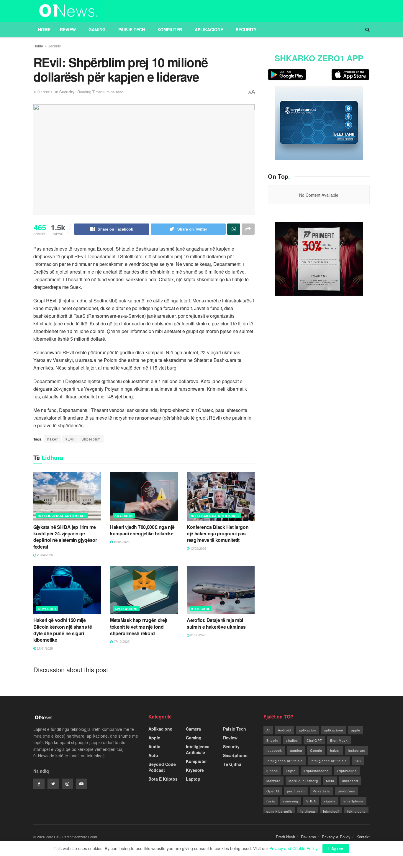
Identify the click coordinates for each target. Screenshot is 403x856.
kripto (291, 770)
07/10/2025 (121, 641)
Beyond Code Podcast (162, 767)
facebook (274, 750)
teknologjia (356, 811)
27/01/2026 (44, 648)
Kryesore (124, 516)
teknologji (331, 811)
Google (316, 750)
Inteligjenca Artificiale (62, 516)
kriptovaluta (347, 770)
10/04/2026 (121, 541)
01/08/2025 (197, 635)
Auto (153, 755)
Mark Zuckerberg (303, 780)
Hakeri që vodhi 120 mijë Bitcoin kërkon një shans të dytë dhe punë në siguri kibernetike (62, 630)
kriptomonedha (316, 770)
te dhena (307, 811)
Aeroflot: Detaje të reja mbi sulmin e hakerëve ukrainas (216, 623)
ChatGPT (314, 740)
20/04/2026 (44, 554)
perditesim (296, 791)
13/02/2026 (197, 548)
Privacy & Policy (336, 837)
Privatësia (321, 791)
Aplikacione (209, 29)
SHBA (311, 801)
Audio (154, 746)
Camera (193, 729)
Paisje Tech (131, 29)
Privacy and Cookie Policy (293, 848)
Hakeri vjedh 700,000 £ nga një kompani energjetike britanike (142, 530)
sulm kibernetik (279, 811)
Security (246, 29)
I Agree (335, 848)
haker (52, 438)
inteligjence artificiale (329, 760)
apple (355, 730)
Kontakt (363, 837)
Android (284, 730)
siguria (329, 801)
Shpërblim (91, 438)
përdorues (346, 791)
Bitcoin (272, 740)
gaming (296, 750)
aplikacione (333, 730)
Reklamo (308, 837)
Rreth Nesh (285, 837)
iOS (358, 760)
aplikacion (307, 730)
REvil (70, 438)
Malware (273, 780)
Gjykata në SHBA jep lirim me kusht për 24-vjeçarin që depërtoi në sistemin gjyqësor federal (65, 537)
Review (68, 29)
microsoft (350, 780)
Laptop (193, 779)
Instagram (356, 750)
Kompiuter (170, 29)
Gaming (97, 29)
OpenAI (272, 791)
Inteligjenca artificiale (284, 760)
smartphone (353, 801)
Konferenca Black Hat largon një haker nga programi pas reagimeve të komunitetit (217, 534)
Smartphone (235, 755)
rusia (270, 801)
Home (44, 29)
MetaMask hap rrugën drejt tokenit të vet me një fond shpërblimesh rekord (138, 627)
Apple (154, 738)
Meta (330, 780)
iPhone (272, 770)
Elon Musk (339, 740)
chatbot (292, 740)
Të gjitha (232, 764)
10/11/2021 (42, 92)
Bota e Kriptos (163, 779)
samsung (290, 801)
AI (268, 730)
